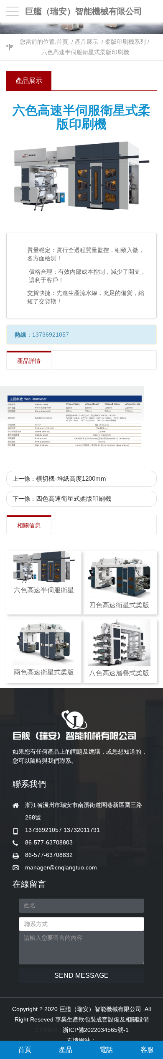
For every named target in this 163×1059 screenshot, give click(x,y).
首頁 (62, 41)
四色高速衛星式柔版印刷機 (73, 498)
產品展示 (86, 41)
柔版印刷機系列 (125, 41)
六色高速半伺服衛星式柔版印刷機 (85, 52)
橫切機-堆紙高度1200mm (71, 478)
